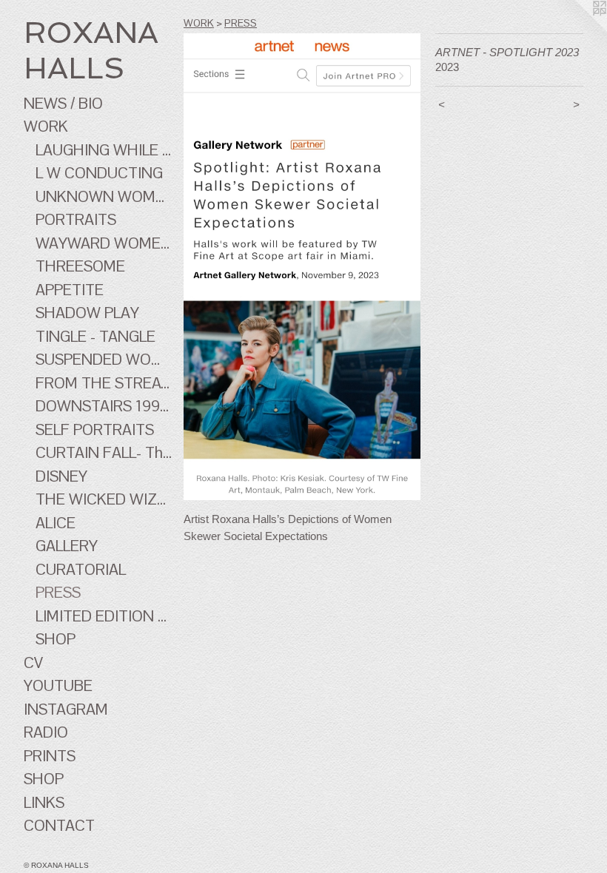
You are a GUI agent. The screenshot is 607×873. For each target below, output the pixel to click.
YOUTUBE (58, 685)
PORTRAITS (76, 219)
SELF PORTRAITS (95, 429)
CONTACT (59, 825)
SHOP (56, 639)
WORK (46, 126)
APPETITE (70, 290)
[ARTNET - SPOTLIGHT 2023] (302, 266)
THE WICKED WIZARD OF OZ (104, 499)
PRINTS (50, 756)
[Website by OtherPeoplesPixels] (577, 29)
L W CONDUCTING (99, 173)
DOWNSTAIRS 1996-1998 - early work (104, 406)
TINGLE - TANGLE (95, 336)
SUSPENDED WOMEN (104, 359)
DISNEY (61, 476)
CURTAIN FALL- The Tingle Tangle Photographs (104, 452)
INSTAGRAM (66, 709)
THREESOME (80, 266)
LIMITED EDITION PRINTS (104, 616)
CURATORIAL (81, 569)
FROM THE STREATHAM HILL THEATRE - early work (104, 383)
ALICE (56, 523)
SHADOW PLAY (87, 313)
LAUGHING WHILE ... (103, 150)
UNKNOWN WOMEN (104, 196)
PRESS (58, 592)
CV (33, 663)
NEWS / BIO (63, 103)
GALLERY (67, 546)
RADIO (46, 732)
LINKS (44, 802)
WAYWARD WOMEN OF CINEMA (104, 243)
